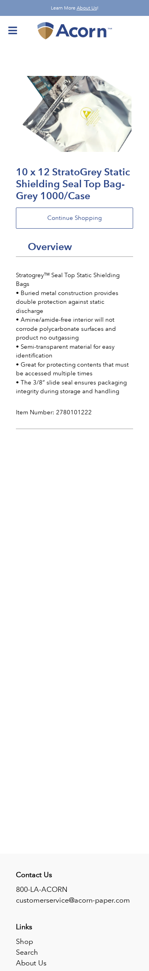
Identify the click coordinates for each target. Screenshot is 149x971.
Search (27, 952)
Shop (24, 941)
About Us (87, 8)
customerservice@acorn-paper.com (73, 900)
